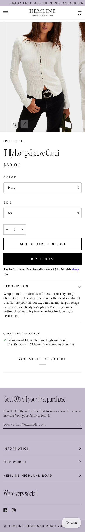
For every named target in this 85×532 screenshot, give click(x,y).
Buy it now (42, 259)
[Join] (76, 424)
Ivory (11, 187)
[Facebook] (5, 510)
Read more (10, 316)
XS (10, 213)
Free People (14, 141)
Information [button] (16, 449)
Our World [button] (14, 462)
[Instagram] (14, 510)
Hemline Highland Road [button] (27, 475)
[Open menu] (10, 12)
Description (16, 286)
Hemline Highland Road (32, 526)
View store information (58, 344)
